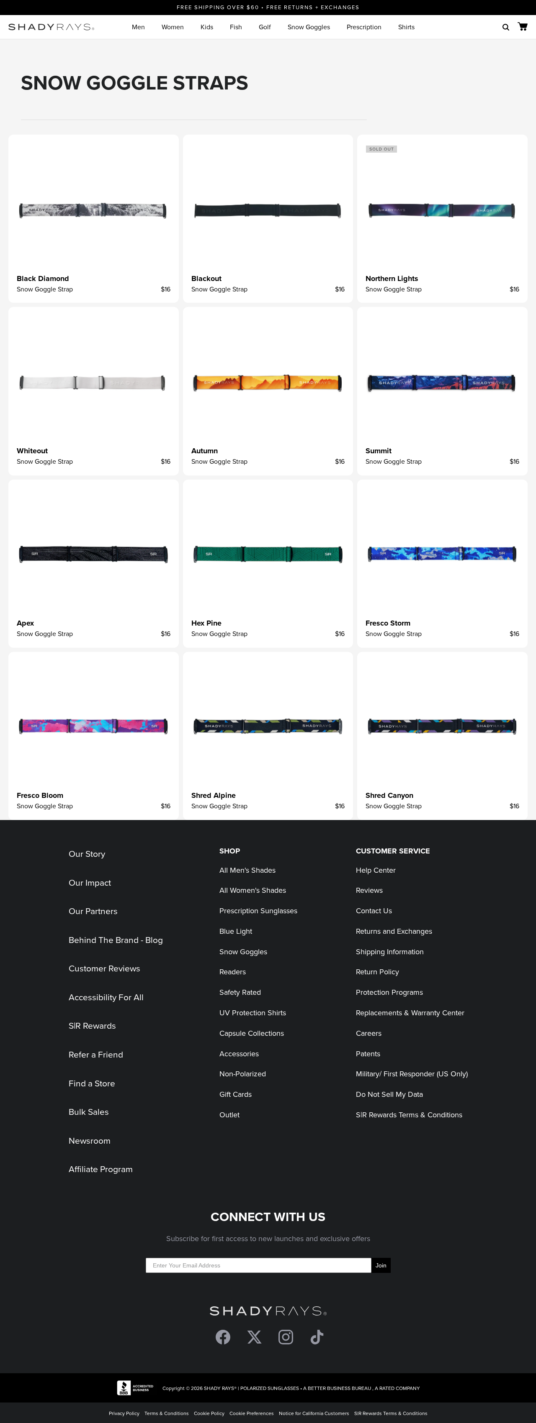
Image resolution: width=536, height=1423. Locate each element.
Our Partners (93, 910)
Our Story (87, 853)
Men (138, 26)
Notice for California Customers (314, 1413)
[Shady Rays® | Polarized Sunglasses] (51, 27)
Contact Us (374, 910)
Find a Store (92, 1083)
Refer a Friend (96, 1054)
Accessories (239, 1053)
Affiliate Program (101, 1168)
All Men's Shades (247, 870)
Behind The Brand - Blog (116, 939)
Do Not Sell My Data (389, 1094)
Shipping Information (390, 951)
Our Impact (90, 882)
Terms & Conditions (166, 1413)
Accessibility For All (106, 997)
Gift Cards (235, 1094)
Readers (232, 971)
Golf (265, 26)
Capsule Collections (251, 1033)
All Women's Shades (252, 890)
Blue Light (235, 931)
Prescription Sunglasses (258, 910)
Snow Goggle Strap (45, 289)
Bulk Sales (89, 1111)
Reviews (369, 890)
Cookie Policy (209, 1413)
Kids (207, 26)
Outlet (229, 1114)
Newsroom (90, 1140)
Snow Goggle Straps (134, 82)
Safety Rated (240, 992)
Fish (236, 26)
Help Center (376, 870)
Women (173, 26)
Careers (368, 1033)
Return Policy (377, 971)
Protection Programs (389, 992)
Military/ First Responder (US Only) (412, 1073)
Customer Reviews (104, 968)
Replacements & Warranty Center (410, 1012)
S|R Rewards (92, 1025)
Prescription (364, 26)
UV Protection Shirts (252, 1012)
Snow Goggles (309, 26)
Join (381, 1265)
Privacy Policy (124, 1413)
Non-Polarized (242, 1073)
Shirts (406, 26)
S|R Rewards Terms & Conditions (409, 1114)
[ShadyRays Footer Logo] (268, 1313)
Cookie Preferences (251, 1413)
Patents (368, 1053)
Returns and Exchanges (394, 931)
